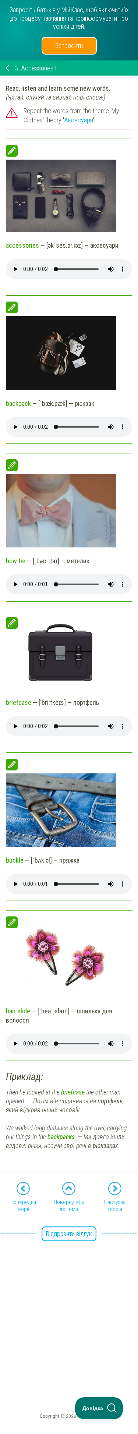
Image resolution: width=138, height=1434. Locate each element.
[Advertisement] (69, 1304)
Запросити (69, 45)
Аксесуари (78, 120)
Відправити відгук (69, 1234)
